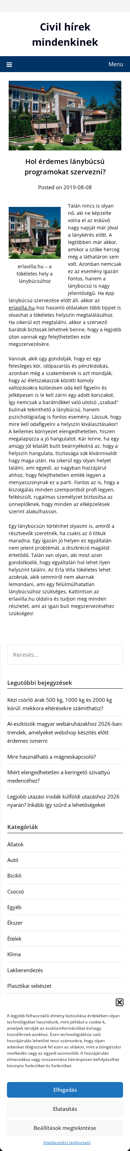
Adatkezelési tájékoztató (66, 1142)
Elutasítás (65, 1108)
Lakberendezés (25, 970)
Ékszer (15, 922)
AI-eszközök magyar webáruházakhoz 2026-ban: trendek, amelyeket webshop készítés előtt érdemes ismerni (65, 732)
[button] (119, 1002)
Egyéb (14, 907)
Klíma (14, 954)
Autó (12, 859)
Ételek (14, 938)
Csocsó (15, 891)
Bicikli (14, 875)
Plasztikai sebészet (29, 985)
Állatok (15, 844)
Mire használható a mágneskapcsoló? (51, 756)
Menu (116, 64)
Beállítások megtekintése (65, 1127)
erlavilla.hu (22, 307)
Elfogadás (65, 1089)
